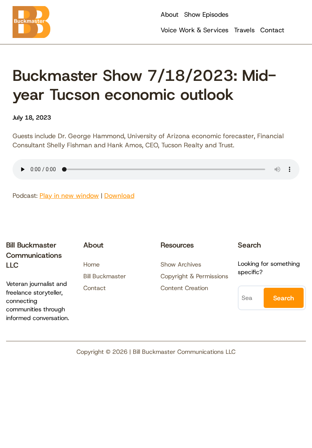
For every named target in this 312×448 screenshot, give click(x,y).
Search (283, 298)
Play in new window (69, 195)
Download (119, 195)
